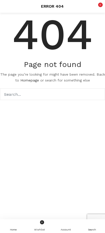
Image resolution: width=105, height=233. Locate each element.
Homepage (29, 80)
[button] (97, 6)
